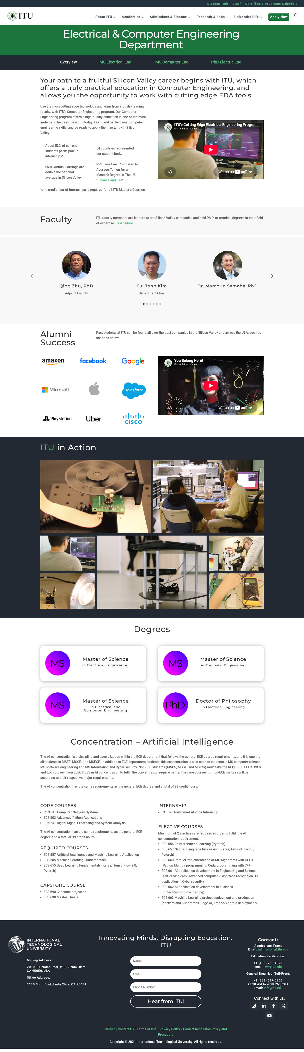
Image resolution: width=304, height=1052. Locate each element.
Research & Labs (210, 17)
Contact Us (126, 1029)
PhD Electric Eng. (227, 62)
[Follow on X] (283, 1006)
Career (110, 1029)
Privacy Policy (169, 1029)
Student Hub (217, 3)
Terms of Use (147, 1029)
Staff (236, 3)
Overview (68, 62)
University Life (246, 17)
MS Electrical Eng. (116, 62)
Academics (131, 17)
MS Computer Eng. (172, 62)
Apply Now (279, 17)
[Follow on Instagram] (254, 1006)
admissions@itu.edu (273, 949)
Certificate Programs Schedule (271, 3)
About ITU (103, 17)
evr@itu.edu (273, 967)
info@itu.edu (273, 988)
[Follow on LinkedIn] (264, 1006)
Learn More (124, 223)
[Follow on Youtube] (269, 1015)
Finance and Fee (110, 180)
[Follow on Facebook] (273, 1006)
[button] (32, 276)
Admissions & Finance (168, 17)
